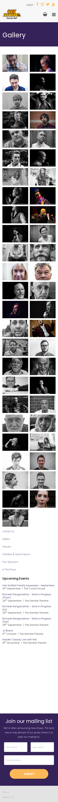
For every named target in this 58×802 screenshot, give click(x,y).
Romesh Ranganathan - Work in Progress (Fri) (26, 608)
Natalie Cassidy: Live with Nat (19, 639)
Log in (29, 4)
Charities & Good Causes (16, 554)
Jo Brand (7, 630)
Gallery (6, 538)
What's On (8, 797)
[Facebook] (37, 4)
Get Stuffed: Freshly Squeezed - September (28, 585)
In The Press (9, 569)
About (5, 792)
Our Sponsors (10, 561)
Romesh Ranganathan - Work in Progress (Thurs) (26, 596)
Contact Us (8, 531)
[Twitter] (47, 4)
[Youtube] (53, 4)
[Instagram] (42, 4)
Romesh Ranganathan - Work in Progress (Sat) (26, 620)
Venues (6, 546)
